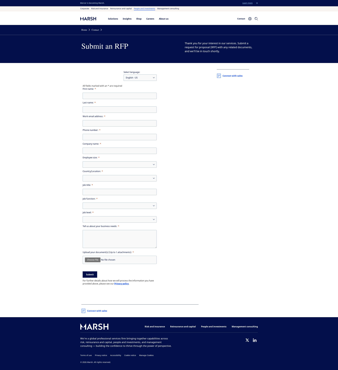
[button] (257, 3)
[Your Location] (250, 19)
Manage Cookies (146, 355)
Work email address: (93, 116)
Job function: (89, 198)
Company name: (91, 143)
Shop (139, 18)
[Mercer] (91, 18)
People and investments (144, 8)
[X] (247, 340)
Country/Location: (92, 171)
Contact (241, 18)
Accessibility (115, 355)
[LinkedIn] (255, 340)
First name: (88, 88)
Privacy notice (101, 355)
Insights (127, 18)
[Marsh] (94, 327)
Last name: (88, 102)
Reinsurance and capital (121, 8)
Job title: (87, 185)
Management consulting (168, 8)
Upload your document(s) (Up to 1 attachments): (107, 252)
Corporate (84, 8)
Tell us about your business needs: (100, 226)
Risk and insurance (99, 8)
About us (163, 18)
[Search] (256, 19)
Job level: (87, 212)
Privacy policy (121, 283)
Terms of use (86, 355)
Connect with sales (97, 311)
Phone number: (90, 130)
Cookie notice (130, 355)
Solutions (113, 18)
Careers (150, 18)
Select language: (132, 72)
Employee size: (90, 157)
